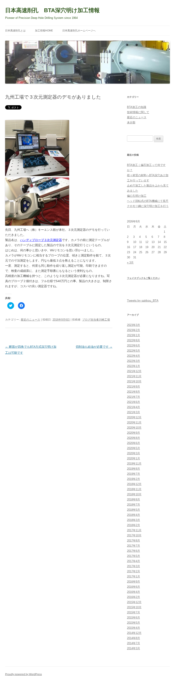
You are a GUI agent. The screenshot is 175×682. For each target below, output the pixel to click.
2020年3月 (133, 453)
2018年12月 (134, 484)
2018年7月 (133, 504)
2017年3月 (133, 566)
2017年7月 (133, 545)
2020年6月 (133, 443)
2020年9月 (133, 432)
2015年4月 (133, 627)
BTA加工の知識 (136, 107)
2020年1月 (133, 458)
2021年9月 (133, 386)
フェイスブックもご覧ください (143, 278)
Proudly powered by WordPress (23, 674)
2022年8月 (133, 340)
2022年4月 (133, 355)
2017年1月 (133, 576)
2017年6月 (133, 550)
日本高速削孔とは (15, 30)
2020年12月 (134, 417)
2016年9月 (133, 581)
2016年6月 (133, 586)
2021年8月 (133, 391)
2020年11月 (134, 422)
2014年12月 (134, 633)
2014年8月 (133, 638)
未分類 (131, 122)
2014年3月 (133, 648)
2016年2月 (133, 597)
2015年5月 (133, 622)
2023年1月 (133, 335)
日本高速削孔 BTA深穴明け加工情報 (55, 10)
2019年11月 (134, 463)
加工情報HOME (44, 30)
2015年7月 (133, 612)
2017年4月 (133, 561)
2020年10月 (134, 427)
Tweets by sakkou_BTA (142, 300)
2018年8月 (133, 499)
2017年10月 (134, 535)
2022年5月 (133, 350)
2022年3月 (133, 360)
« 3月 (130, 262)
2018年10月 (134, 494)
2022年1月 (133, 366)
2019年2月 (133, 479)
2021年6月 (133, 402)
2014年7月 (133, 643)
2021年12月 (134, 371)
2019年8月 (133, 468)
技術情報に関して (138, 112)
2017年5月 (133, 556)
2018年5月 (133, 509)
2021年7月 (133, 396)
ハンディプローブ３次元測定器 (41, 240)
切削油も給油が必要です (94, 346)
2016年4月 (133, 591)
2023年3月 (133, 325)
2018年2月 (133, 525)
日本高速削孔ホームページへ (79, 30)
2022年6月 (133, 345)
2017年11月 (134, 530)
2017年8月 (133, 540)
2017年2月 (133, 571)
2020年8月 (133, 437)
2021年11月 (134, 376)
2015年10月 (134, 607)
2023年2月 (133, 330)
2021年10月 (134, 381)
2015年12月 (134, 602)
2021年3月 (133, 412)
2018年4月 (133, 514)
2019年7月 (133, 473)
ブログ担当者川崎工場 (96, 319)
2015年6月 (133, 617)
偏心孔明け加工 (136, 195)
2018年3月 (133, 520)
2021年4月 (133, 407)
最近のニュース (30, 319)
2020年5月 (133, 448)
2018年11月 (134, 489)
